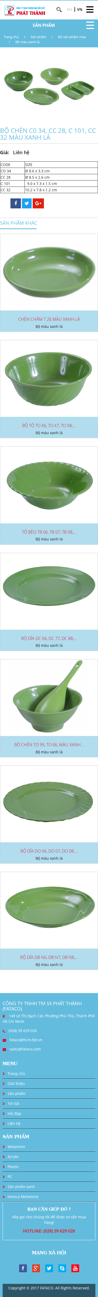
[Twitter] (49, 1267)
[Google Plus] (36, 1267)
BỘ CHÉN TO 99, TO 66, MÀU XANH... (49, 745)
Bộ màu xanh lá (27, 41)
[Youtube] (75, 1267)
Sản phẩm (38, 36)
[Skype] (62, 1267)
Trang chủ (11, 36)
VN (79, 9)
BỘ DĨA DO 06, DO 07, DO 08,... (49, 851)
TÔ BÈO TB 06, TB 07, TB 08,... (49, 532)
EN (69, 9)
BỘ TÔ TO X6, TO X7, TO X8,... (49, 425)
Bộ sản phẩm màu (72, 36)
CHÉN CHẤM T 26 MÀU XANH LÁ (49, 319)
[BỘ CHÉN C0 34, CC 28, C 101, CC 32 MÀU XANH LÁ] (49, 85)
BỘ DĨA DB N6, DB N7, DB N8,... (49, 957)
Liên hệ (14, 1123)
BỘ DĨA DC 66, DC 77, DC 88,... (49, 638)
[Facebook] (23, 1267)
